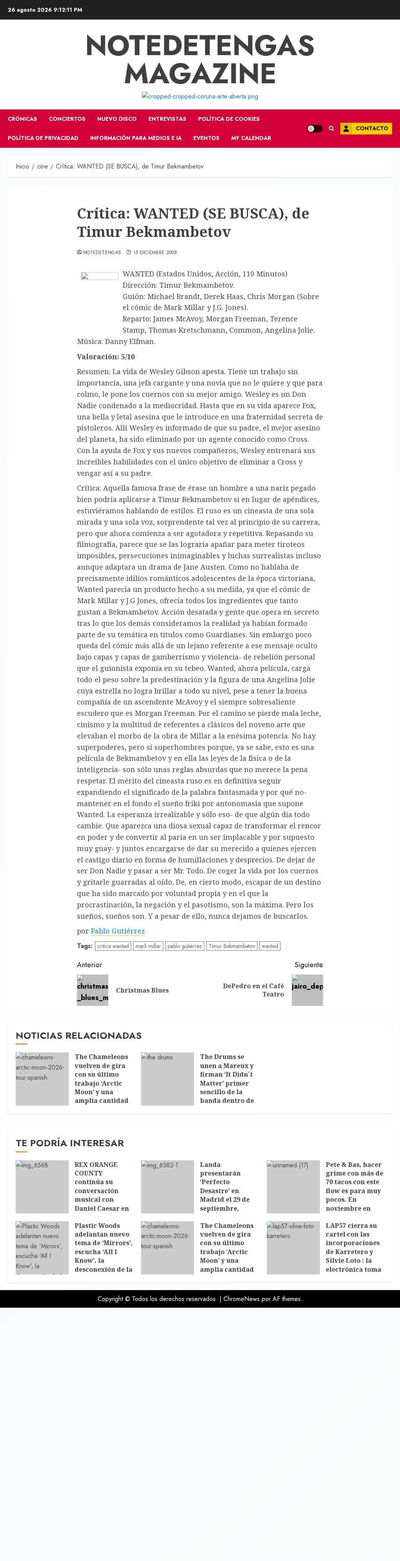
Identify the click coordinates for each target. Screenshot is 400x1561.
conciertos (67, 119)
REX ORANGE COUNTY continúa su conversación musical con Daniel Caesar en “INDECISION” (102, 1190)
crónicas (22, 119)
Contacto (372, 128)
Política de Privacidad (43, 138)
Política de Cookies (229, 119)
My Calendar (251, 138)
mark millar (148, 946)
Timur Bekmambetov (232, 946)
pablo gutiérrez (185, 946)
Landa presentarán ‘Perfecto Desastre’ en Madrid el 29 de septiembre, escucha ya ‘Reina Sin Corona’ (228, 1195)
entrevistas (167, 119)
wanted (270, 946)
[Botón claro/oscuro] (315, 129)
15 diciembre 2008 (155, 253)
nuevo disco (117, 119)
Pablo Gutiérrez (118, 931)
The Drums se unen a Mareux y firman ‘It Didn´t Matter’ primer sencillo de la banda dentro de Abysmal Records (228, 1082)
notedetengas (102, 253)
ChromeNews (241, 1298)
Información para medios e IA (136, 138)
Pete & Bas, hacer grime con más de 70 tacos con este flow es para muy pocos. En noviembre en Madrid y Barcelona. (354, 1195)
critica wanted (113, 946)
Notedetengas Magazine (200, 59)
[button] (331, 128)
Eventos (206, 138)
